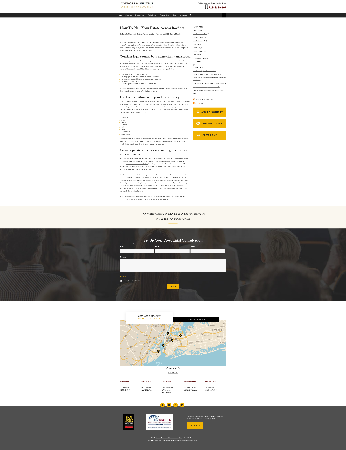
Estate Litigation (198, 37)
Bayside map (166, 392)
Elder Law (196, 30)
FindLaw (195, 440)
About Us (129, 15)
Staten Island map (211, 391)
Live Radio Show (209, 135)
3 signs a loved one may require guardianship (206, 87)
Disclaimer (123, 276)
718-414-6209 (217, 7)
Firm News (196, 44)
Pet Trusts (196, 48)
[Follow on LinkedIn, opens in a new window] (182, 405)
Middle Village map (190, 391)
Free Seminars (164, 15)
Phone (192, 247)
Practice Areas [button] (140, 15)
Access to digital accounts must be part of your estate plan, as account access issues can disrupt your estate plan (209, 77)
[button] (344, 437)
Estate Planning (175, 34)
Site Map (158, 440)
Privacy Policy (166, 440)
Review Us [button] (195, 425)
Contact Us (183, 15)
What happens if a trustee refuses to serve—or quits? (209, 83)
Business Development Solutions (181, 440)
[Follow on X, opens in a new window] (175, 405)
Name (122, 247)
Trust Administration (199, 58)
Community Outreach (211, 123)
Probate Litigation (199, 51)
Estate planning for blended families (204, 71)
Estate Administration (200, 34)
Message (123, 257)
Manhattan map (146, 391)
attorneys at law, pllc (149, 318)
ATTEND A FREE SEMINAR (212, 112)
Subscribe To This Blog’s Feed (204, 99)
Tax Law (196, 55)
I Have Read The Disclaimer (133, 281)
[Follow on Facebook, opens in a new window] (162, 405)
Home (120, 15)
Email (157, 247)
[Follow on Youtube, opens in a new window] (169, 405)
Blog (174, 15)
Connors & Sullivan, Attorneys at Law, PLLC (144, 34)
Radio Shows (152, 15)
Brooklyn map (124, 391)
